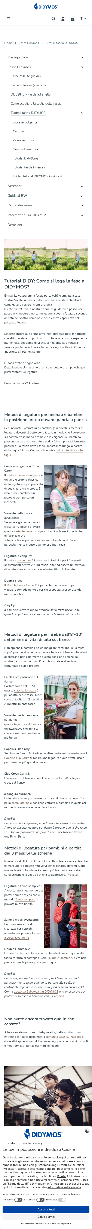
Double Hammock (61, 958)
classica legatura (25, 690)
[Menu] (8, 18)
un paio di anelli (46, 832)
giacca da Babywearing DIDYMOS (36, 991)
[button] (82, 57)
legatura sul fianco (26, 724)
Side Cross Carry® (56, 778)
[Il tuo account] (63, 18)
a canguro (24, 560)
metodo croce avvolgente (23, 475)
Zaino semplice (25, 899)
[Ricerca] (53, 18)
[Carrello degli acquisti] (72, 18)
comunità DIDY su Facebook (64, 1036)
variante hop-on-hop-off (30, 531)
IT (81, 18)
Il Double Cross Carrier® (21, 585)
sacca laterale (20, 802)
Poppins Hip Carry (16, 758)
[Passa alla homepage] (46, 6)
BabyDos (58, 996)
